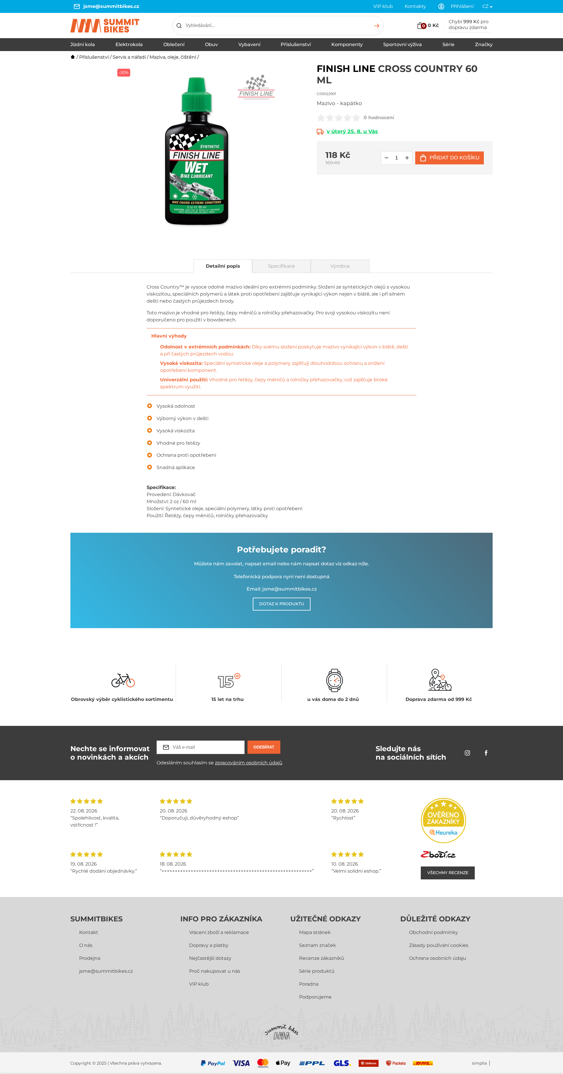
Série (448, 44)
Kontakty (415, 6)
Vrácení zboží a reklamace (219, 932)
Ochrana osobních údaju (437, 958)
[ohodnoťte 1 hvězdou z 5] (321, 117)
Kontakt (88, 932)
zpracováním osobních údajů (248, 763)
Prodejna (89, 958)
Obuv (211, 44)
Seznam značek (317, 945)
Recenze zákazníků (321, 958)
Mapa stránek (315, 932)
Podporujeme (315, 997)
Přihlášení (462, 6)
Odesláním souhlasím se (219, 763)
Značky (484, 44)
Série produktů (317, 971)
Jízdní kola (82, 44)
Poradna (308, 984)
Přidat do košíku (454, 158)
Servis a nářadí (129, 57)
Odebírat (263, 747)
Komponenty (347, 44)
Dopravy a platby (208, 945)
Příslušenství (296, 44)
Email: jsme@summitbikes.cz (282, 589)
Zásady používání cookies (438, 945)
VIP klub (383, 6)
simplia (479, 1063)
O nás (85, 945)
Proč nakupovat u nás (214, 971)
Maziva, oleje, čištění (173, 57)
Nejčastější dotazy (210, 958)
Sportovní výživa (402, 44)
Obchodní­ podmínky (433, 932)
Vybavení (249, 44)
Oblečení (173, 44)
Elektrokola (129, 44)
